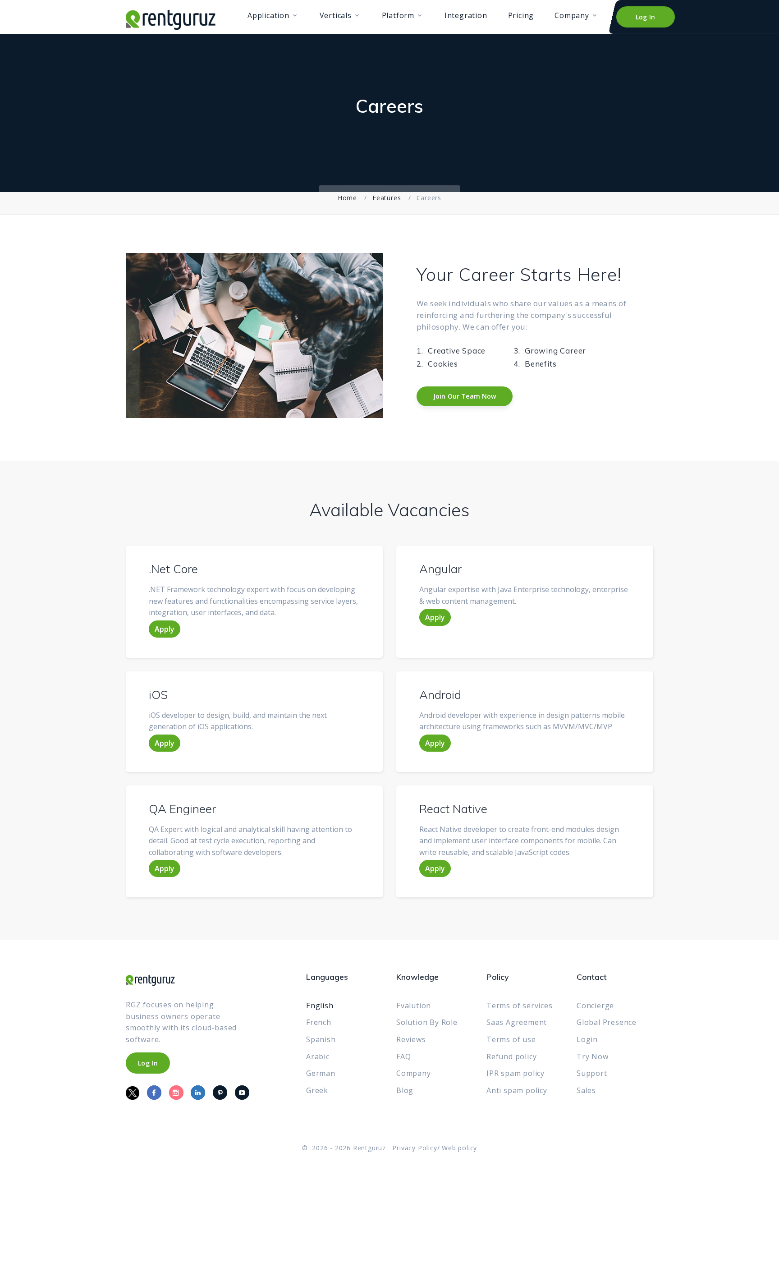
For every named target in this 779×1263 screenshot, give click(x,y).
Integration (465, 15)
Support (592, 1073)
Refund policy (511, 1056)
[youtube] (242, 1092)
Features (386, 197)
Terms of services (519, 1005)
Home (347, 197)
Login (587, 1039)
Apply (164, 629)
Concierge (595, 1005)
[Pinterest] (220, 1092)
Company (571, 15)
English (320, 1005)
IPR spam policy (515, 1073)
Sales (586, 1090)
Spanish (321, 1039)
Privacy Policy (414, 1148)
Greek (317, 1090)
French (318, 1022)
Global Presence (607, 1022)
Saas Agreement (516, 1022)
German (320, 1073)
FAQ (403, 1056)
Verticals (336, 15)
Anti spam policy (516, 1090)
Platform (398, 15)
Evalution (413, 1005)
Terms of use (511, 1039)
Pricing (521, 15)
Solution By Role (427, 1022)
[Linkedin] (198, 1092)
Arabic (318, 1056)
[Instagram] (176, 1092)
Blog (404, 1090)
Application (268, 15)
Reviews (411, 1039)
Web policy (459, 1148)
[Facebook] (154, 1092)
